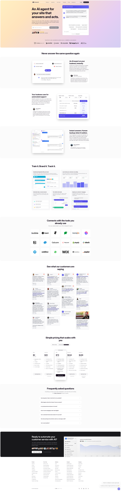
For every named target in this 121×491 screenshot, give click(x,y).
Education (56, 468)
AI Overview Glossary (81, 471)
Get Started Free (37, 374)
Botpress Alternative (70, 477)
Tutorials (33, 468)
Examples (33, 466)
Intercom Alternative (70, 466)
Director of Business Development (55, 289)
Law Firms (56, 477)
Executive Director (38, 289)
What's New (34, 477)
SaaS (56, 463)
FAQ (32, 474)
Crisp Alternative (69, 473)
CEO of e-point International (69, 297)
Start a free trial (57, 393)
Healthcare (57, 466)
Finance (56, 471)
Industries (52, 2)
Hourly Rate (80, 95)
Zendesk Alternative (70, 465)
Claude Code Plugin (35, 480)
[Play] (87, 317)
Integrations (74, 2)
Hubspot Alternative (70, 468)
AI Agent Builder (46, 476)
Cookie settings (80, 480)
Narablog (36, 318)
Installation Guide (34, 473)
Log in (81, 2)
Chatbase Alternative (70, 474)
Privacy (79, 477)
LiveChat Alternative (70, 476)
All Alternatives (69, 463)
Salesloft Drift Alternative (71, 479)
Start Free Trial (49, 374)
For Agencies (34, 479)
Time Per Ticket (71, 95)
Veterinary (56, 476)
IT (59, 488)
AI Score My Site (46, 466)
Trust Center (80, 476)
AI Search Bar (45, 477)
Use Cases (58, 2)
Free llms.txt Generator (47, 471)
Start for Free (86, 2)
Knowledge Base (58, 480)
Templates (64, 2)
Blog (79, 468)
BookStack (33, 476)
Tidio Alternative (69, 471)
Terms (79, 479)
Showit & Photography (58, 479)
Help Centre (80, 463)
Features (47, 2)
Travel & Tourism (57, 473)
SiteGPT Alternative (70, 480)
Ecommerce (57, 465)
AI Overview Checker (46, 468)
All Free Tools (45, 463)
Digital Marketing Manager (39, 303)
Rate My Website (46, 465)
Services (56, 474)
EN (56, 488)
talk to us (84, 377)
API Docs (79, 465)
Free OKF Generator (46, 473)
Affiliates (79, 474)
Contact (79, 466)
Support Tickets (61, 95)
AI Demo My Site (46, 474)
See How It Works (35, 471)
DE (58, 488)
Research (79, 473)
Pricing (69, 2)
